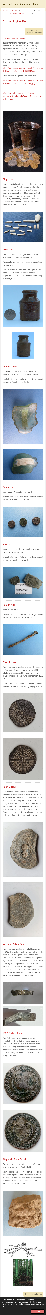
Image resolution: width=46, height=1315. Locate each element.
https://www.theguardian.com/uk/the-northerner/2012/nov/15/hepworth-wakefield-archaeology (22, 96)
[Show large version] (23, 141)
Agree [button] (37, 1311)
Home (5, 10)
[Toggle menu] (4, 4)
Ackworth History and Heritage (13, 13)
